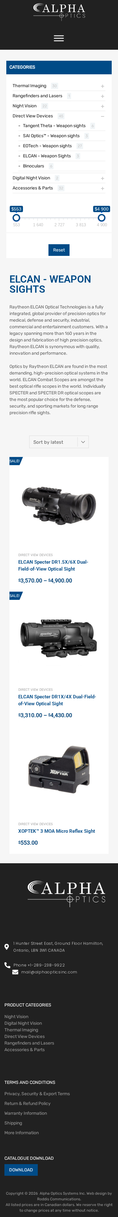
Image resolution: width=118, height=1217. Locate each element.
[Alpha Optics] (59, 22)
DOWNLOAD (21, 1170)
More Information (21, 1132)
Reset (59, 250)
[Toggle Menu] (59, 40)
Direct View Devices (33, 116)
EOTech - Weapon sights (47, 146)
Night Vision (25, 106)
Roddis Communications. (59, 1199)
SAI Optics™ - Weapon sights (51, 135)
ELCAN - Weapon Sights (47, 156)
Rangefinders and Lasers (37, 96)
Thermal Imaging (29, 85)
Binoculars (33, 166)
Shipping (13, 1123)
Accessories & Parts (33, 188)
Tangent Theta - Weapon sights (54, 125)
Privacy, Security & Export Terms (37, 1093)
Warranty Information (25, 1113)
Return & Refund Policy (27, 1103)
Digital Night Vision (31, 178)
